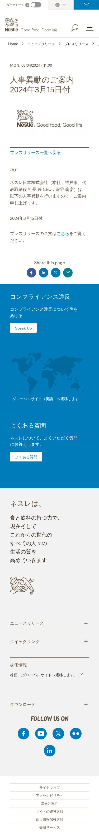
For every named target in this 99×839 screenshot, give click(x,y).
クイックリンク (49, 641)
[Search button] (78, 27)
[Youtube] (41, 733)
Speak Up (23, 328)
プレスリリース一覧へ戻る (35, 152)
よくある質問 (28, 425)
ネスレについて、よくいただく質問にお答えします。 (44, 441)
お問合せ (86, 5)
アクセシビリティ (49, 795)
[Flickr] (76, 733)
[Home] (32, 25)
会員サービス (49, 827)
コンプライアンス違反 (40, 296)
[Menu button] (90, 27)
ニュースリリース (49, 623)
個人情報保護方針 (49, 819)
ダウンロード (49, 704)
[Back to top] (88, 829)
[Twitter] (58, 733)
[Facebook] (23, 733)
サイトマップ (49, 787)
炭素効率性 (49, 803)
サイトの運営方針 (49, 811)
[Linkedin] (49, 750)
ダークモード (15, 5)
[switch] (36, 4)
